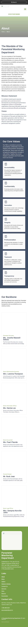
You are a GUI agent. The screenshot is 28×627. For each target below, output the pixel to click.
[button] (25, 9)
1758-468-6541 (5, 607)
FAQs (2, 591)
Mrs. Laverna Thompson (13, 374)
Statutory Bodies (14, 14)
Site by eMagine (5, 621)
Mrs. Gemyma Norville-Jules (12, 512)
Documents (4, 596)
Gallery (3, 581)
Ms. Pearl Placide (10, 442)
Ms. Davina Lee (9, 408)
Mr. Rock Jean (9, 476)
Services (3, 588)
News (3, 579)
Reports (3, 593)
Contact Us (4, 586)
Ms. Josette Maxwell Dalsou (11, 339)
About (3, 576)
